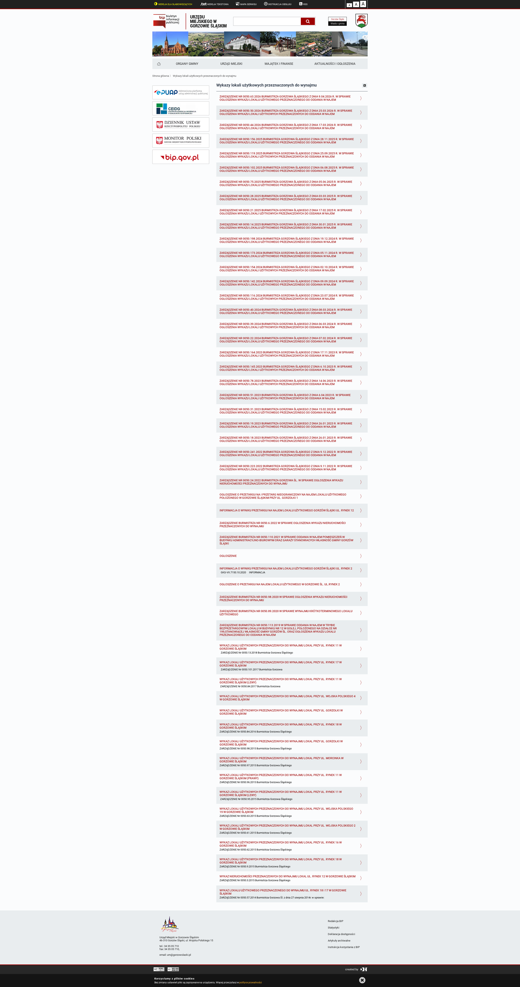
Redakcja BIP (335, 921)
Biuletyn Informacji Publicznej (169, 21)
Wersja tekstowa (218, 4)
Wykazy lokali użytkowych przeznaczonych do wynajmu (204, 75)
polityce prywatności (250, 982)
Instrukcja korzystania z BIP (344, 947)
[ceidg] (180, 108)
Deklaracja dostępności (341, 934)
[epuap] (180, 92)
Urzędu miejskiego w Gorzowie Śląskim (208, 21)
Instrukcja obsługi (279, 4)
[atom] (364, 85)
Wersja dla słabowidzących (175, 4)
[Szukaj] (308, 21)
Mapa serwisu (248, 4)
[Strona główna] (158, 63)
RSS (305, 4)
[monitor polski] (180, 141)
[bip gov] (180, 157)
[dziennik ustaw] (180, 124)
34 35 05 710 (171, 946)
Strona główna (160, 75)
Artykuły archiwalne (339, 940)
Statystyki (333, 927)
